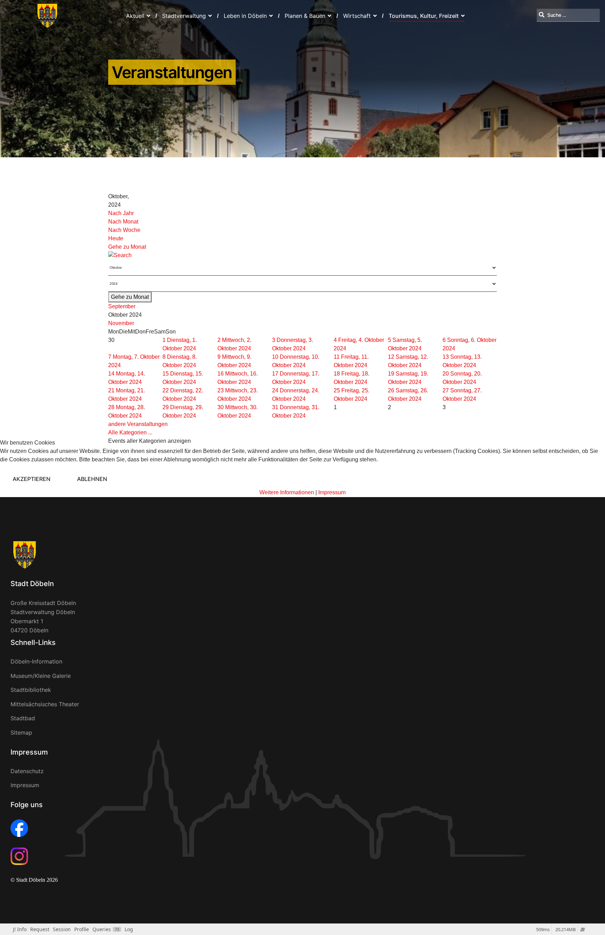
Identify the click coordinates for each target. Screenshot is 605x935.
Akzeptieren (31, 478)
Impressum (332, 492)
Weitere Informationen (286, 492)
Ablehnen (92, 478)
